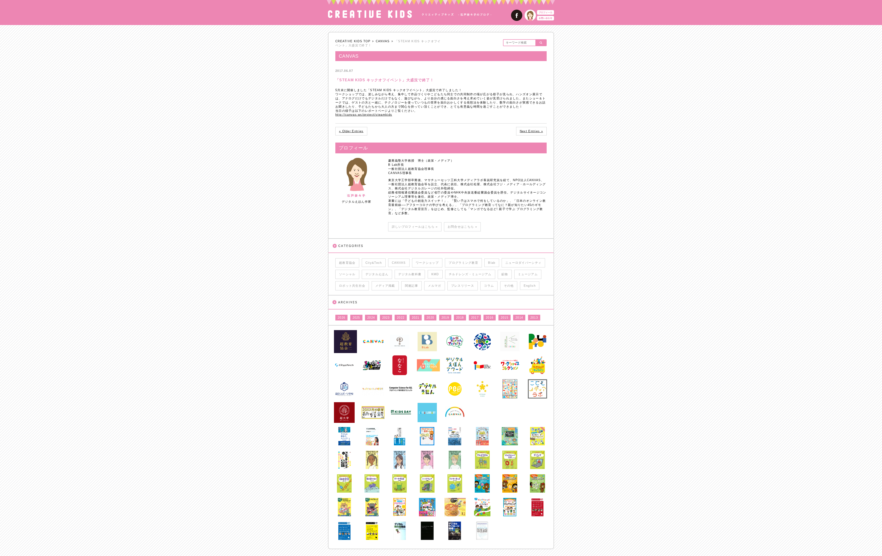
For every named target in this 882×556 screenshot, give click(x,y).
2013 (534, 317)
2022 (400, 317)
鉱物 (504, 274)
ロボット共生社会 (352, 285)
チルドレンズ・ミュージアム (470, 274)
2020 (430, 317)
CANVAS (383, 41)
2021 (415, 317)
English (530, 285)
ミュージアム (528, 274)
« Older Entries (351, 131)
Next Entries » (531, 131)
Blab (491, 262)
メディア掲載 (385, 285)
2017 (475, 317)
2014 (519, 317)
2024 (371, 317)
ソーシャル (347, 274)
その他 (509, 285)
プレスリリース (462, 285)
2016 (489, 317)
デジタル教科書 (409, 274)
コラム (489, 285)
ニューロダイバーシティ (523, 262)
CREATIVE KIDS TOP (352, 41)
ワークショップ (427, 262)
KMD (435, 274)
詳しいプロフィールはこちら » (415, 226)
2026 (341, 317)
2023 (386, 317)
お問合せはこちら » (462, 226)
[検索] (540, 43)
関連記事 (411, 285)
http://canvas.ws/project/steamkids (363, 114)
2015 (504, 317)
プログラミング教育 (463, 262)
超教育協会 (347, 262)
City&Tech (373, 262)
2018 (460, 317)
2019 (445, 317)
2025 (356, 317)
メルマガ (434, 285)
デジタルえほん (376, 274)
